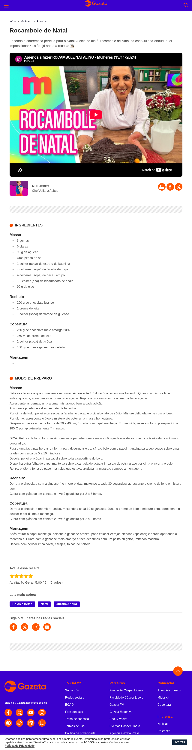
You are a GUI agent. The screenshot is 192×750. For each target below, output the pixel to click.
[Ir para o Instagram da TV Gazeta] (42, 712)
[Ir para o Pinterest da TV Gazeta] (8, 723)
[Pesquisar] (186, 5)
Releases (164, 731)
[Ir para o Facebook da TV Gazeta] (170, 187)
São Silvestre (118, 719)
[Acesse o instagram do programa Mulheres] (36, 627)
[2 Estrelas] (16, 576)
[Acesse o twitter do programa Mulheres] (24, 627)
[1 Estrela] (12, 576)
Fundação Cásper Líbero (126, 690)
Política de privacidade (80, 733)
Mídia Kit (163, 697)
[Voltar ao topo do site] (178, 671)
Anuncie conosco (169, 690)
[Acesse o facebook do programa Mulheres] (13, 627)
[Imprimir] (162, 187)
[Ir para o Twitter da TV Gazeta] (178, 187)
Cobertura (164, 704)
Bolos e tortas (22, 604)
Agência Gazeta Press (124, 733)
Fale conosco (74, 711)
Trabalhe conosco (77, 719)
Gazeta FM (117, 704)
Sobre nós (72, 690)
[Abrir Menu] (6, 6)
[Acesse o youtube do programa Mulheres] (47, 627)
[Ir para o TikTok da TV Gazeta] (19, 723)
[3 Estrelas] (21, 576)
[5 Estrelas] (30, 576)
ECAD (69, 704)
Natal (44, 604)
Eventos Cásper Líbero (125, 726)
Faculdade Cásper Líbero (126, 697)
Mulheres (40, 186)
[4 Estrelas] (26, 576)
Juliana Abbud (66, 604)
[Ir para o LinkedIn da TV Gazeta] (30, 723)
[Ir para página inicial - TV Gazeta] (28, 686)
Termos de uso (75, 726)
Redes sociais (74, 697)
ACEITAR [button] (180, 742)
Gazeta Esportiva (121, 711)
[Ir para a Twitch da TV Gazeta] (42, 723)
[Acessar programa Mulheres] (19, 189)
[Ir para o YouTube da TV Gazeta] (30, 712)
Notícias (163, 723)
